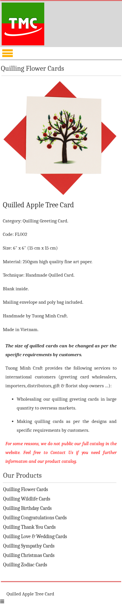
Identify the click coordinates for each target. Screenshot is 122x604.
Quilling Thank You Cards (29, 527)
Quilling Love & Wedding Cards (35, 537)
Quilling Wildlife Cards (26, 499)
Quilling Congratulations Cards (35, 518)
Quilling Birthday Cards (27, 508)
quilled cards (44, 345)
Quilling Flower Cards (25, 489)
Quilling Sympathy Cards (28, 546)
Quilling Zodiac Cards (25, 565)
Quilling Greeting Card (45, 221)
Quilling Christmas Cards (28, 555)
